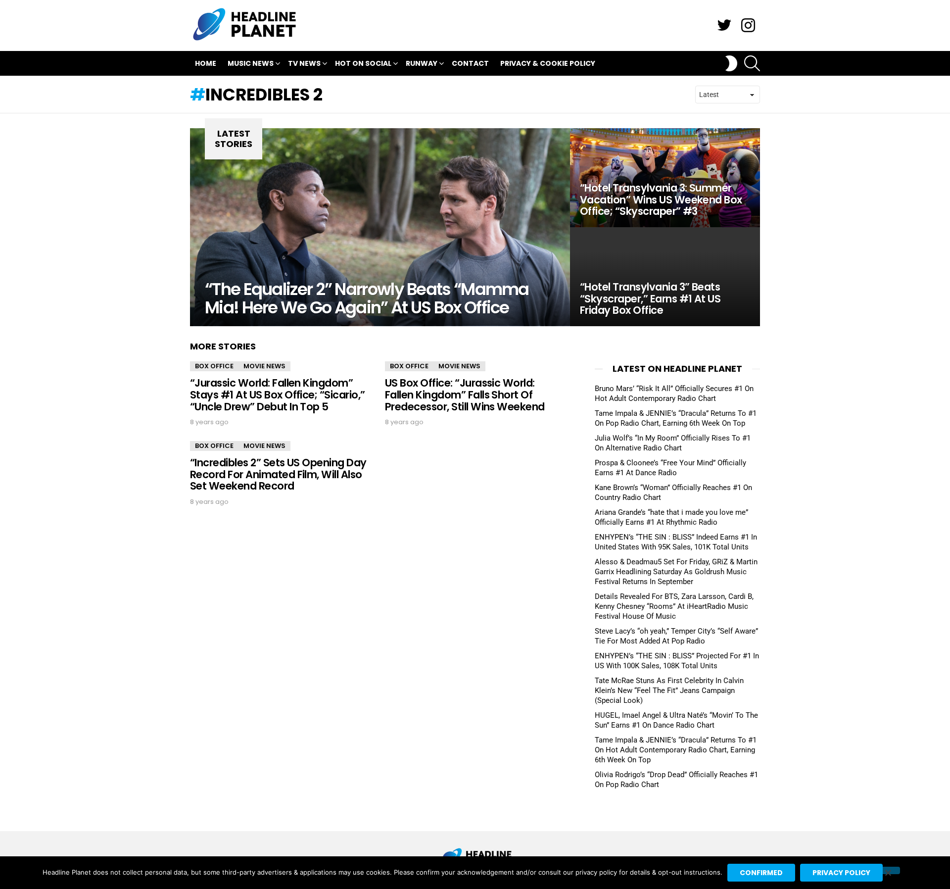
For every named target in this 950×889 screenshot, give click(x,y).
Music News (251, 63)
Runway (421, 63)
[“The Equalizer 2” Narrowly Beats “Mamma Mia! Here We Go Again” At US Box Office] (380, 227)
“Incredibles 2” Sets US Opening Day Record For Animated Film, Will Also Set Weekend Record (278, 474)
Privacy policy (841, 873)
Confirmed (761, 873)
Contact (470, 63)
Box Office (214, 366)
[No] (887, 870)
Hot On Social (363, 63)
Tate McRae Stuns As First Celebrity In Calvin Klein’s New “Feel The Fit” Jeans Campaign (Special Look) (669, 690)
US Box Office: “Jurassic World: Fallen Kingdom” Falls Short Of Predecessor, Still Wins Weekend (465, 394)
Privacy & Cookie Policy (547, 63)
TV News (304, 63)
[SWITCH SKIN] (731, 63)
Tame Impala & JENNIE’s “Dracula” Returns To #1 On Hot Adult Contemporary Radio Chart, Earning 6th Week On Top (676, 750)
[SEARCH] (752, 63)
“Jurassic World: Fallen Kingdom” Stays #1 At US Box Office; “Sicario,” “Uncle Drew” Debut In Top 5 (277, 394)
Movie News (264, 366)
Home (205, 63)
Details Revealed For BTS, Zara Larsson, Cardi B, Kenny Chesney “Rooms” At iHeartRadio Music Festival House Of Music (674, 606)
